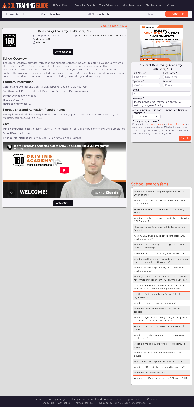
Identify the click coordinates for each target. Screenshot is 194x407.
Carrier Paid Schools (85, 5)
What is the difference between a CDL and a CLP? (160, 378)
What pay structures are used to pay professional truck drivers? (160, 337)
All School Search (61, 5)
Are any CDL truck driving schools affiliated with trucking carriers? (159, 237)
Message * (138, 98)
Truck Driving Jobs (108, 5)
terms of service (176, 124)
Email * (136, 90)
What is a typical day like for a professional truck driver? (159, 345)
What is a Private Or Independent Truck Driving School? (159, 211)
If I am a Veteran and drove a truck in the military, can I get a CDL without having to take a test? (160, 287)
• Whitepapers (125, 399)
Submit (185, 138)
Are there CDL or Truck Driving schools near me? (159, 253)
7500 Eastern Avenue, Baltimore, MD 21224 (101, 35)
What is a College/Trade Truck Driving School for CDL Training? (159, 202)
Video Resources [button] (131, 5)
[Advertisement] (161, 161)
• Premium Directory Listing (49, 399)
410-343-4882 (43, 39)
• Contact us (63, 403)
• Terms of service (83, 403)
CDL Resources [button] (153, 5)
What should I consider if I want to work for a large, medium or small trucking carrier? (161, 261)
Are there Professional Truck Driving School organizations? (157, 296)
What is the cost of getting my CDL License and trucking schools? (159, 269)
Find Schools (177, 14)
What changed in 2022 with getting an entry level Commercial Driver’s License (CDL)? (160, 319)
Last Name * (170, 73)
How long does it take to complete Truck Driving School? (159, 229)
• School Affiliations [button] (147, 399)
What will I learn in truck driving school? (155, 303)
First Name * (139, 73)
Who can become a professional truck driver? (158, 361)
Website (41, 42)
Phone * (167, 81)
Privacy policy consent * (145, 121)
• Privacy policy (104, 403)
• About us (48, 403)
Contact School (63, 51)
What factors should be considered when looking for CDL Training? (161, 220)
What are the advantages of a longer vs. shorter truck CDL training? (159, 246)
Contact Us (172, 5)
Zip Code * (138, 81)
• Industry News (76, 399)
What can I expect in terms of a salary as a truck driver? (159, 328)
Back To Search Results (114, 25)
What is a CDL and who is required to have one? (159, 367)
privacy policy (156, 124)
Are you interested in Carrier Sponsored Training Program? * (159, 111)
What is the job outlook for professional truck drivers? (157, 354)
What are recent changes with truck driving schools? (157, 310)
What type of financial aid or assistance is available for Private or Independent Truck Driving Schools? (160, 278)
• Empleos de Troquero (101, 399)
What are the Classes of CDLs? (150, 372)
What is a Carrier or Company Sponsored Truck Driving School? (159, 193)
